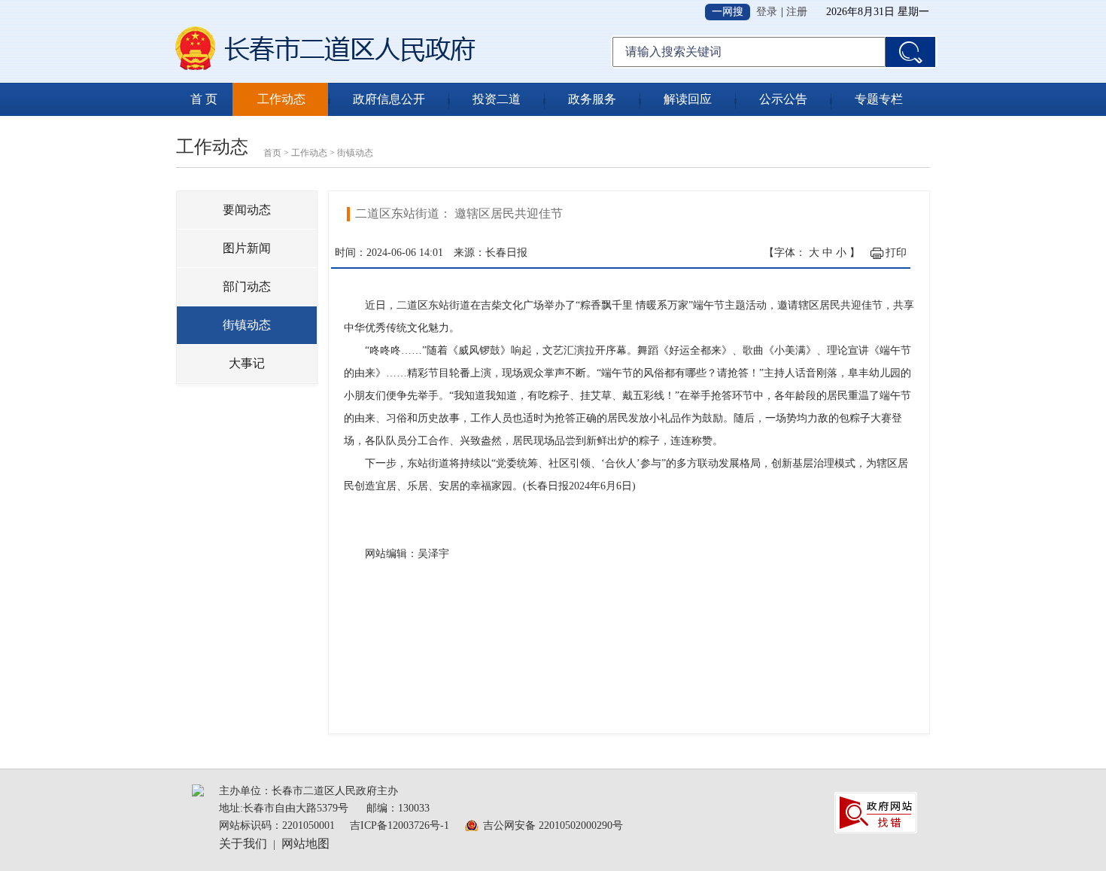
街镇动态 (355, 153)
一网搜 (727, 11)
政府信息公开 (389, 99)
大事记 (247, 363)
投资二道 (496, 99)
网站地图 (305, 843)
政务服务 (592, 99)
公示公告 (783, 99)
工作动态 (281, 99)
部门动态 (247, 286)
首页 (272, 153)
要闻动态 (247, 209)
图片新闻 (247, 248)
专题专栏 (879, 99)
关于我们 (243, 843)
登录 (766, 11)
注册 (796, 11)
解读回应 (688, 99)
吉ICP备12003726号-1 (399, 825)
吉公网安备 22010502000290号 (553, 825)
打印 (896, 252)
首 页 (203, 99)
